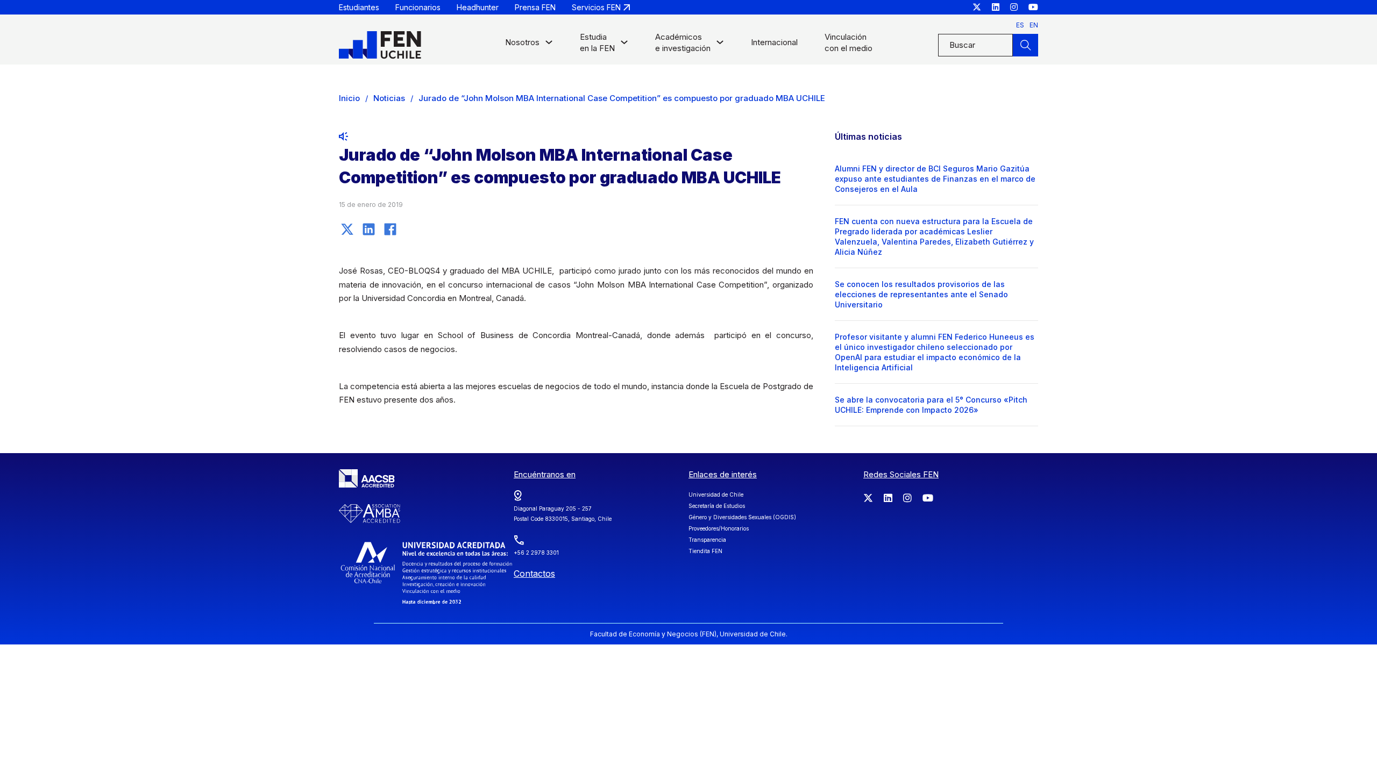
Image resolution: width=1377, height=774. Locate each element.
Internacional (774, 42)
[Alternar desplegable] (549, 45)
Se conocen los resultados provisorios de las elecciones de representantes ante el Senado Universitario (921, 294)
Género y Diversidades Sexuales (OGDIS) (742, 517)
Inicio (349, 98)
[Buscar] (1025, 45)
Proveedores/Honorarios (718, 528)
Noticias (389, 98)
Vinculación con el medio (848, 42)
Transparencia (707, 539)
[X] (347, 229)
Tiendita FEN (705, 551)
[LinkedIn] (368, 229)
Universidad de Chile (715, 494)
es (1020, 25)
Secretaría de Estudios (716, 506)
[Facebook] (390, 229)
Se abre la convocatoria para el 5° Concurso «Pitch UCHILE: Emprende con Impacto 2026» (931, 404)
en (1034, 25)
